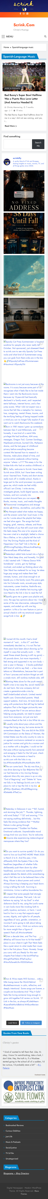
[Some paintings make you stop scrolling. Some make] (24, 275)
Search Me (38, 144)
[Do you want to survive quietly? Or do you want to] (24, 870)
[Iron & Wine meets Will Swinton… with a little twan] (24, 997)
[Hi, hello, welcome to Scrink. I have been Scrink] (24, 488)
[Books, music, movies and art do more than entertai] (24, 318)
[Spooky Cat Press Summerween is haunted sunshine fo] (24, 360)
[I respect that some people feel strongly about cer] (24, 912)
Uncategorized (12, 1158)
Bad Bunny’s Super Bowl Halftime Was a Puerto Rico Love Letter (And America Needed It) (23, 98)
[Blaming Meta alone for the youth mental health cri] (24, 700)
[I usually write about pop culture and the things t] (24, 743)
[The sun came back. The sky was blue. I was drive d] (24, 785)
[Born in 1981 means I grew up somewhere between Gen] (24, 445)
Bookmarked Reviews (15, 1125)
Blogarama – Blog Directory (16, 1173)
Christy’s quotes (11, 1042)
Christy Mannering (14, 107)
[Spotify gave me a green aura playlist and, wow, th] (24, 615)
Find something (12, 136)
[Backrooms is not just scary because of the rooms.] (24, 403)
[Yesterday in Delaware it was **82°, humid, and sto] (24, 827)
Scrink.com (24, 25)
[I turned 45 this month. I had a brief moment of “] (24, 658)
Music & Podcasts (12, 88)
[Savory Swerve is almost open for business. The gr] (24, 190)
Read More (10, 125)
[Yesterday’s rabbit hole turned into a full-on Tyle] (24, 573)
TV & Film (10, 1153)
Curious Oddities (13, 1130)
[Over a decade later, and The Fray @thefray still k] (24, 955)
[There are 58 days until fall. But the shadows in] (24, 233)
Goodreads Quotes (40, 1075)
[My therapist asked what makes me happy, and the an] (24, 530)
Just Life (9, 1136)
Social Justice (11, 1147)
